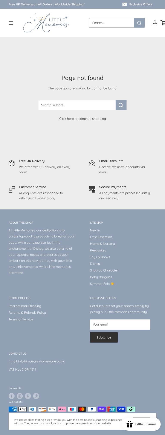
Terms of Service (21, 319)
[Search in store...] (121, 105)
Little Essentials (101, 237)
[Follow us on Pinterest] (28, 396)
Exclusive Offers (141, 4)
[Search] (139, 23)
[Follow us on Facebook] (12, 396)
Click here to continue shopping (82, 119)
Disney (95, 264)
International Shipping (25, 306)
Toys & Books (100, 257)
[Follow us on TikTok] (36, 396)
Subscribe (103, 337)
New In (95, 230)
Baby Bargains (101, 277)
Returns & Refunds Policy (27, 312)
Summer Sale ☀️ (102, 284)
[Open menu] (11, 23)
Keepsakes (98, 250)
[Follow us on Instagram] (20, 396)
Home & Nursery (102, 244)
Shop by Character (104, 270)
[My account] (155, 22)
